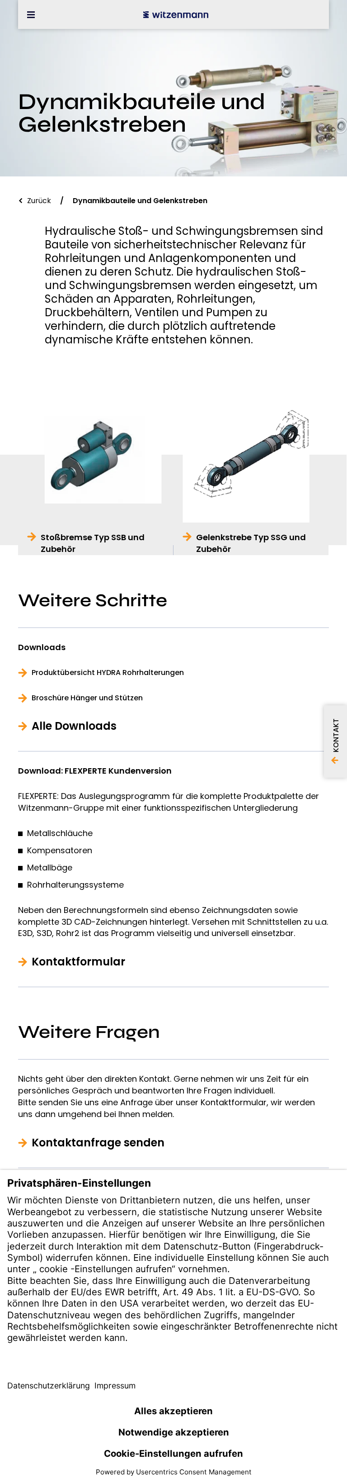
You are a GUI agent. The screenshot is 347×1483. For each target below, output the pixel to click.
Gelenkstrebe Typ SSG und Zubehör (251, 543)
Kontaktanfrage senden (98, 1143)
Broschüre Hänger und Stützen (87, 698)
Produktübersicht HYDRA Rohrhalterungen (108, 673)
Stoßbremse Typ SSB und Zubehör (93, 543)
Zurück (39, 200)
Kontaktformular (78, 962)
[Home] (175, 14)
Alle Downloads (74, 726)
